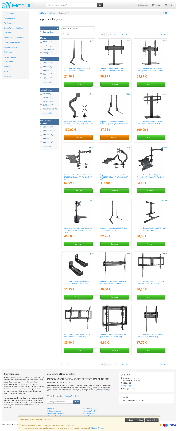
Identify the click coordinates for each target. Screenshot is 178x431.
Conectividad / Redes (12, 42)
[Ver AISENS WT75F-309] (150, 318)
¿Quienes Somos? (54, 416)
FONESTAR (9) (48, 49)
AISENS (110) (48, 42)
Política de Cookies (96, 428)
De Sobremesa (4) (50, 109)
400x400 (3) (47, 70)
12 (123, 34)
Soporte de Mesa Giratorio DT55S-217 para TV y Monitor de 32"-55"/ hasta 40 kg (150, 70)
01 (106, 34)
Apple (6, 71)
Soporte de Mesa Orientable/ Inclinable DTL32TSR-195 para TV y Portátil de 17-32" (114, 177)
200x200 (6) (47, 67)
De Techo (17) (48, 101)
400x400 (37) (48, 131)
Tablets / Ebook (10, 57)
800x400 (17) (48, 138)
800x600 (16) (48, 142)
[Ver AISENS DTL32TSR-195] (114, 159)
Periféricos (8, 52)
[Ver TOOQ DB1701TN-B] (78, 212)
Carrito (170, 5)
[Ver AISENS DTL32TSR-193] (78, 159)
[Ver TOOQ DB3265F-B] (150, 212)
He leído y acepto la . (64, 396)
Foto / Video (8, 62)
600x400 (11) (48, 63)
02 (111, 34)
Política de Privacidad (102, 391)
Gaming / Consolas (11, 47)
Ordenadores (9, 13)
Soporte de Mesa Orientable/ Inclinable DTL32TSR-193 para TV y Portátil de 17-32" (78, 177)
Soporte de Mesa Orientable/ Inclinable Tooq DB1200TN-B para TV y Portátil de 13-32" (150, 177)
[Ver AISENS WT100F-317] (114, 265)
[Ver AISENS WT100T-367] (78, 318)
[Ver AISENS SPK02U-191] (78, 265)
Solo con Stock (48, 32)
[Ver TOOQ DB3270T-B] (114, 106)
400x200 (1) (47, 74)
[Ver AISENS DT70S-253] (114, 52)
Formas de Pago (89, 413)
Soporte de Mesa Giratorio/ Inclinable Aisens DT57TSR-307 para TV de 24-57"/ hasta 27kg (78, 124)
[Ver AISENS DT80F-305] (78, 52)
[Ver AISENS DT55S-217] (150, 52)
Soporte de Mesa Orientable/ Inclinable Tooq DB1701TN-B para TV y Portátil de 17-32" (78, 230)
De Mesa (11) (48, 105)
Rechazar (140, 420)
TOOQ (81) (47, 46)
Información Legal (90, 408)
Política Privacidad (54, 411)
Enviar (76, 402)
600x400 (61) (48, 127)
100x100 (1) (47, 78)
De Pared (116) (48, 94)
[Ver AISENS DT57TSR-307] (78, 106)
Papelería (7, 67)
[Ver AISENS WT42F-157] (114, 318)
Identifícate (143, 5)
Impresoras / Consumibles (14, 38)
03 (115, 34)
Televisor (7, 33)
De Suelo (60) (48, 97)
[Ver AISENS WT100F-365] (150, 265)
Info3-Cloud (87, 416)
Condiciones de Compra (56, 413)
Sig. (127, 34)
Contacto (157, 5)
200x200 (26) (48, 135)
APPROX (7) (47, 53)
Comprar (78, 84)
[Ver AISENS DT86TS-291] (150, 106)
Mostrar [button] (162, 34)
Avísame (78, 138)
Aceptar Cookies (151, 420)
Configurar (130, 420)
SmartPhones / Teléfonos (14, 28)
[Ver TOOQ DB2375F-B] (114, 212)
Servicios (7, 76)
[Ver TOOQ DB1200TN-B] (150, 159)
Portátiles (7, 23)
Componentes (9, 18)
